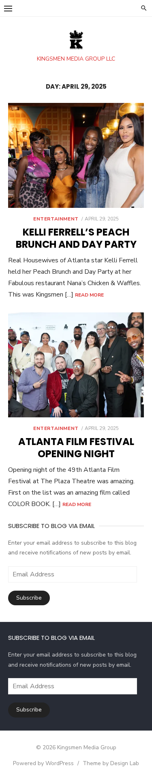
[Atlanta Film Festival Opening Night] (76, 364)
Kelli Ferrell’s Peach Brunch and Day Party (76, 238)
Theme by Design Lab (111, 763)
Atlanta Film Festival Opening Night (76, 447)
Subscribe (29, 598)
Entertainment (56, 219)
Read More (89, 295)
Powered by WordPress (43, 763)
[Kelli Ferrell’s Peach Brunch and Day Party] (76, 155)
